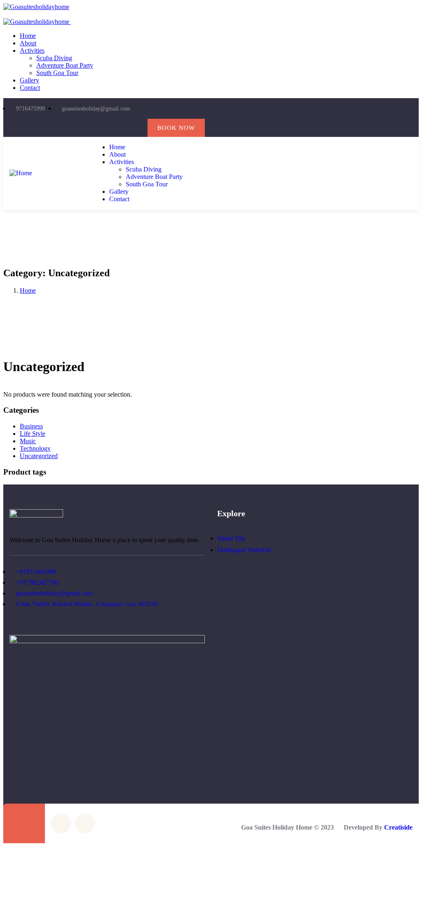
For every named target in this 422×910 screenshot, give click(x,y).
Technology (35, 448)
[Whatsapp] (137, 128)
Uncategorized (39, 455)
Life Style (32, 433)
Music (28, 440)
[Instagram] (120, 128)
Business (31, 426)
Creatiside (398, 827)
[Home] (20, 172)
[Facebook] (103, 128)
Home (28, 290)
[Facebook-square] (61, 823)
